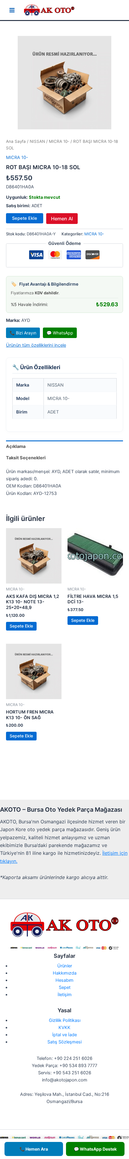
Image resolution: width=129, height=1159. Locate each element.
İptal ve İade (64, 1034)
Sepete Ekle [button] (21, 625)
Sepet (64, 987)
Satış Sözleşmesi (64, 1042)
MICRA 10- (59, 141)
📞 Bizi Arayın (23, 332)
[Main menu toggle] (12, 10)
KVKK (64, 1027)
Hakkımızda (64, 973)
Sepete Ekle (24, 218)
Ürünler (64, 966)
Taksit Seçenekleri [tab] (26, 457)
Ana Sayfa (16, 141)
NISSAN (37, 141)
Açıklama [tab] (16, 446)
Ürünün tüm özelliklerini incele (36, 345)
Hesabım (65, 980)
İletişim (65, 994)
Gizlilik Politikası (64, 1020)
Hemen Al (62, 219)
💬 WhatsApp (59, 332)
